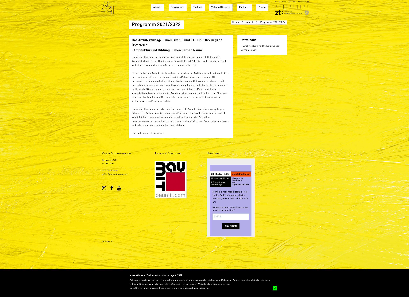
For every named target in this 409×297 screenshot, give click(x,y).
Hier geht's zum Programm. (148, 133)
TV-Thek (197, 7)
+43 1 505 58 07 (110, 171)
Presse (262, 7)
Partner (243, 7)
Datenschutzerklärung (195, 288)
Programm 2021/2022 (272, 22)
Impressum (107, 241)
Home (235, 22)
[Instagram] (104, 188)
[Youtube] (119, 188)
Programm (176, 7)
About (156, 7)
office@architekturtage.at (114, 174)
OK (275, 288)
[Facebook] (111, 188)
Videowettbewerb (220, 7)
